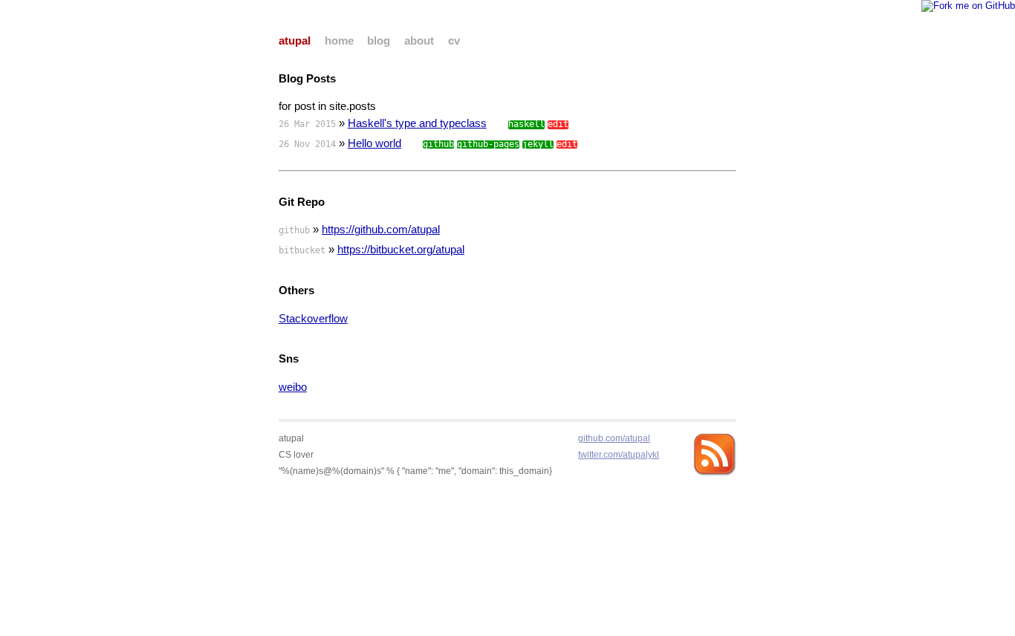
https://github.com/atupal (381, 230)
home (339, 41)
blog (378, 41)
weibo (293, 387)
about (419, 41)
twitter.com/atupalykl (618, 454)
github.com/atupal (614, 438)
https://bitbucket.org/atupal (400, 250)
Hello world (374, 143)
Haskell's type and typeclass (417, 123)
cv (454, 41)
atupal (295, 41)
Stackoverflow (313, 319)
